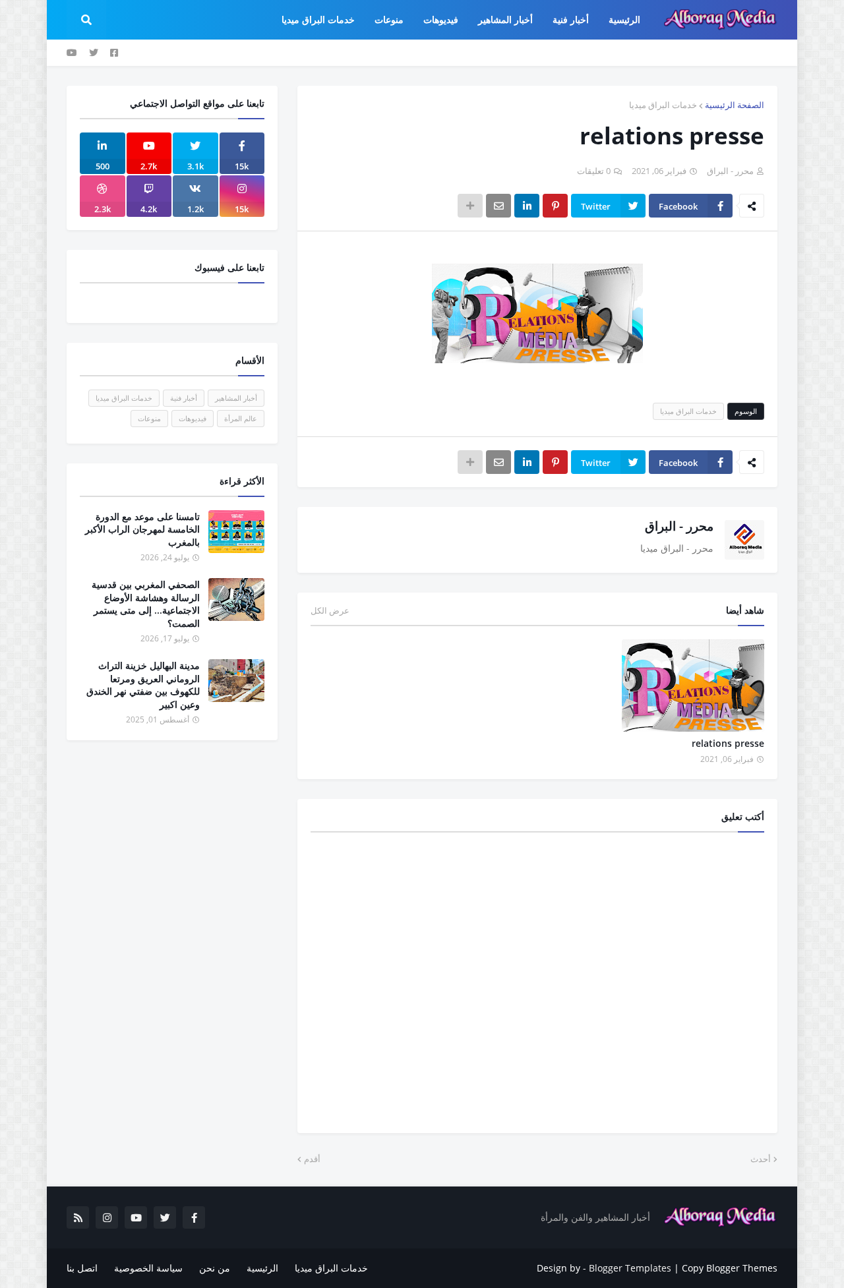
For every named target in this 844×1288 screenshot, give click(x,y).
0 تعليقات (594, 171)
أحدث (760, 1159)
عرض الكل (330, 610)
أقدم (312, 1159)
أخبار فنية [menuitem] (571, 19)
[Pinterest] (555, 206)
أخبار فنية (183, 398)
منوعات (149, 418)
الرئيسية (262, 1268)
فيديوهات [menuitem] (440, 19)
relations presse (728, 743)
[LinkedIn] (526, 206)
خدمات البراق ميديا (663, 105)
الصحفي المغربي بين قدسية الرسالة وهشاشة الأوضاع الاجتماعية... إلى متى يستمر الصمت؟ (146, 603)
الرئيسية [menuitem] (624, 19)
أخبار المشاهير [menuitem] (505, 19)
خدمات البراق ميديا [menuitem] (318, 19)
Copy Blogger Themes (729, 1268)
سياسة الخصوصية (148, 1268)
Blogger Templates (630, 1268)
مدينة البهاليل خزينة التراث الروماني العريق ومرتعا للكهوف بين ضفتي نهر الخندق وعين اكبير (143, 685)
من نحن (214, 1268)
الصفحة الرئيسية (734, 105)
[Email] (498, 206)
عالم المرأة (240, 418)
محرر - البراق (679, 526)
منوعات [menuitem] (389, 19)
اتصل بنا (82, 1268)
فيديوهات (192, 418)
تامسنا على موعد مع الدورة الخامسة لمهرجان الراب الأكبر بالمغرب (142, 529)
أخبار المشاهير (236, 398)
